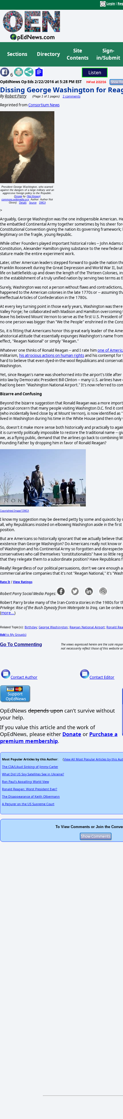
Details (23, 202)
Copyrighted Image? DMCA (14, 510)
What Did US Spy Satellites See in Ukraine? (33, 774)
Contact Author (24, 677)
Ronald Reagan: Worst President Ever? (29, 789)
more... (7, 612)
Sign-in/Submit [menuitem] (107, 54)
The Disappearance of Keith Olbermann (31, 797)
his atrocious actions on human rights (51, 355)
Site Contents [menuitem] (77, 54)
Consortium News (43, 104)
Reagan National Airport (87, 627)
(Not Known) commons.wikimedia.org (21, 197)
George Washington (53, 627)
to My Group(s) (13, 635)
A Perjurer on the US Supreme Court (28, 804)
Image (18, 196)
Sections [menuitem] (17, 54)
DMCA (42, 202)
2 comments (71, 96)
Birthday (31, 627)
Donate (71, 734)
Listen (94, 72)
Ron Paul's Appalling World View (25, 782)
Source (33, 202)
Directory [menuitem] (48, 54)
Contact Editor (102, 677)
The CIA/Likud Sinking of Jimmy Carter (30, 767)
